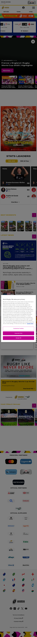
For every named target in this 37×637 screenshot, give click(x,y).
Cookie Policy (30, 323)
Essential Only (18, 333)
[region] (18, 318)
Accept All (18, 338)
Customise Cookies (18, 328)
